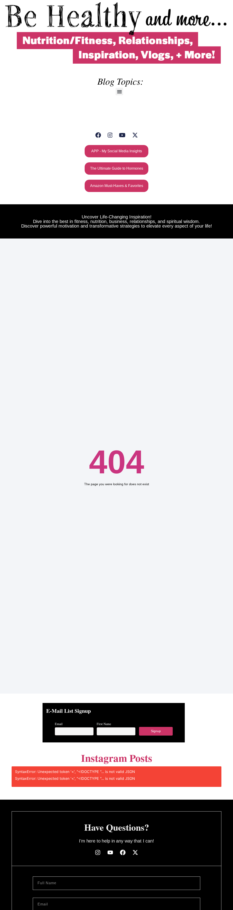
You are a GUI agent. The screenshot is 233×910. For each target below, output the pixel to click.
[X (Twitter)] (135, 135)
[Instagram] (110, 135)
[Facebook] (98, 135)
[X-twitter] (135, 852)
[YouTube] (122, 135)
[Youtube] (110, 852)
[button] (119, 91)
